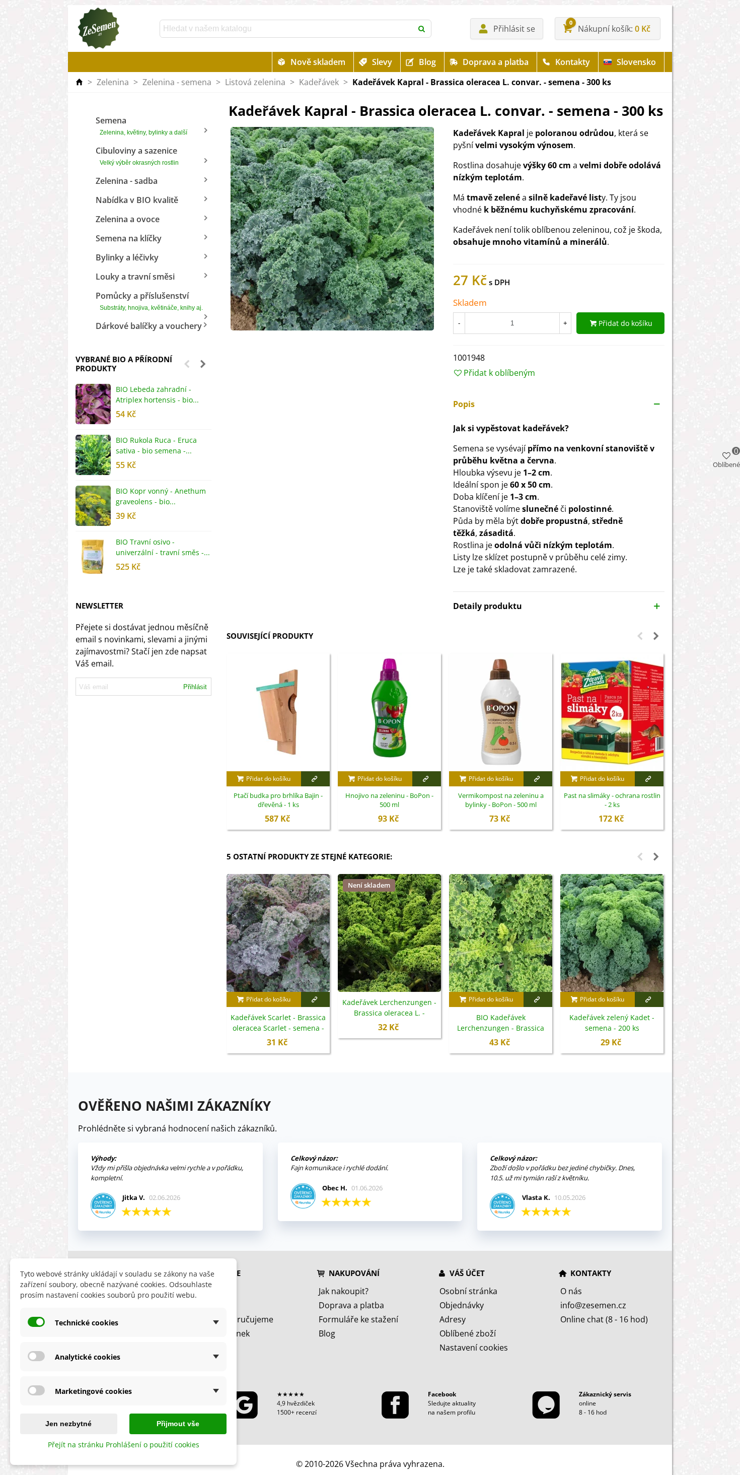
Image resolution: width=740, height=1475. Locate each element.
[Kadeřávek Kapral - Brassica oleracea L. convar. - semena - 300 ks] (332, 228)
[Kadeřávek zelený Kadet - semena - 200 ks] (611, 933)
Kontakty (572, 62)
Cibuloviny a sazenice (137, 155)
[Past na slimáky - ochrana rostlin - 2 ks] (611, 712)
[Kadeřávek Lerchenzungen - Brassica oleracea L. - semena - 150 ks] (389, 933)
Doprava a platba (496, 62)
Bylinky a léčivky (127, 257)
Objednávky (461, 1305)
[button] (186, 363)
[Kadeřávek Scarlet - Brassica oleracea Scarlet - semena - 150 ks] (278, 933)
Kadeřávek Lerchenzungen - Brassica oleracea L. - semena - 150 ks (389, 1012)
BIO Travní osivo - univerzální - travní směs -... (163, 547)
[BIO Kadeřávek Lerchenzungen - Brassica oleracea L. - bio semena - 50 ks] (500, 933)
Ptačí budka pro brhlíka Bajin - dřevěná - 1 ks (278, 800)
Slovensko (636, 62)
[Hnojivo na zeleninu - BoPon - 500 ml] (389, 712)
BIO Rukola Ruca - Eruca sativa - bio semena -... (156, 445)
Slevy (382, 62)
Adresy (452, 1319)
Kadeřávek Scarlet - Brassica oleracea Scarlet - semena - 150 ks (278, 1028)
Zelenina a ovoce (128, 219)
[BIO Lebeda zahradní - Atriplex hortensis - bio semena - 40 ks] (93, 404)
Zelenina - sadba (127, 180)
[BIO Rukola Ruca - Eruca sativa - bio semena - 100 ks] (93, 455)
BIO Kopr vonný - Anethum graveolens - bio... (161, 496)
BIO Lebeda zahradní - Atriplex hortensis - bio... (157, 394)
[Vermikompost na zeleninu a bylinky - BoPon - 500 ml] (500, 712)
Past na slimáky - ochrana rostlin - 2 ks (612, 800)
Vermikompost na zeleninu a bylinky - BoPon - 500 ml (501, 800)
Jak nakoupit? (343, 1291)
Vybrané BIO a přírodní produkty (124, 363)
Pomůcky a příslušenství (149, 300)
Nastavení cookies (473, 1347)
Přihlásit (195, 687)
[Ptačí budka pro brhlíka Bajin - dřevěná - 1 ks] (278, 712)
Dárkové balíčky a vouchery (149, 325)
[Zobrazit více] (315, 778)
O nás (571, 1291)
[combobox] (287, 28)
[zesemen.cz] (98, 28)
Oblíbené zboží (467, 1333)
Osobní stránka (468, 1291)
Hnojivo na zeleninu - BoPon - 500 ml (389, 800)
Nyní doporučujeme (235, 1319)
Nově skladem (317, 62)
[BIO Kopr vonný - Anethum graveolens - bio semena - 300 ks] (93, 506)
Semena (141, 125)
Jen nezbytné (68, 1424)
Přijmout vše (178, 1424)
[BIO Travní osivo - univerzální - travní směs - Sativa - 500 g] (93, 557)
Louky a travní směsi (135, 276)
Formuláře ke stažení (358, 1319)
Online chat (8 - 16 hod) (604, 1319)
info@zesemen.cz (593, 1305)
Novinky (213, 1305)
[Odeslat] (422, 28)
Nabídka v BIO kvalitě (137, 200)
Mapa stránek (224, 1333)
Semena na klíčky (129, 238)
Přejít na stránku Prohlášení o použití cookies (123, 1444)
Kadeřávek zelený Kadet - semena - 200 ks (611, 1023)
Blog (427, 62)
